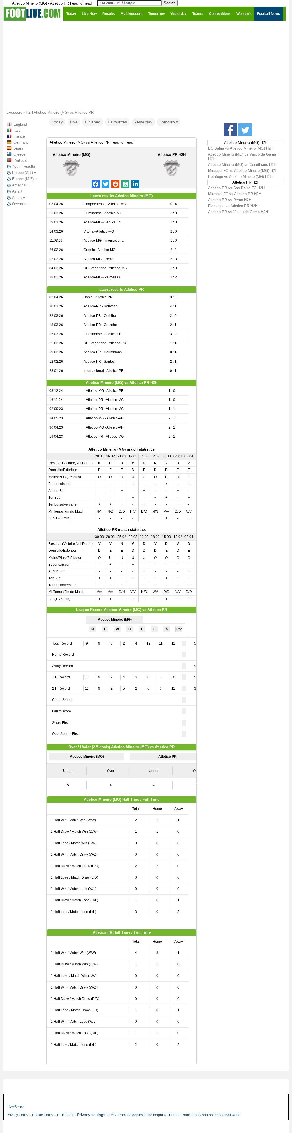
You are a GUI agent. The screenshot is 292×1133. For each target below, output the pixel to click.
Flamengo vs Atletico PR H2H (232, 206)
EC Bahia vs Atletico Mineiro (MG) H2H (240, 148)
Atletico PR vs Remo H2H (229, 200)
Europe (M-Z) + (24, 179)
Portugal (20, 160)
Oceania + (20, 204)
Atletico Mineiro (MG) (71, 154)
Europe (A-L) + (24, 172)
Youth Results (23, 166)
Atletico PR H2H (172, 154)
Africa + (18, 197)
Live (74, 122)
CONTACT (65, 1115)
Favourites (117, 122)
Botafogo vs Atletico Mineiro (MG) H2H (240, 176)
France (19, 136)
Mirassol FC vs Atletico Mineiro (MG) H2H (242, 170)
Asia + (17, 191)
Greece (19, 154)
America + (20, 185)
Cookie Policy (42, 1115)
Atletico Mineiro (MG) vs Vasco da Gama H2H (242, 156)
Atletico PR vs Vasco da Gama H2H (238, 212)
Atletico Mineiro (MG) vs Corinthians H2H (242, 164)
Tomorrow (169, 122)
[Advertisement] (146, 65)
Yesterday (143, 122)
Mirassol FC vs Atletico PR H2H (234, 194)
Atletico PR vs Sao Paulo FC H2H (236, 188)
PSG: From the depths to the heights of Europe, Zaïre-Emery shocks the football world (174, 1115)
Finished (92, 122)
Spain (18, 148)
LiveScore (16, 1107)
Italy (17, 130)
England (20, 124)
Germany (21, 142)
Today (57, 122)
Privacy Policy (17, 1115)
